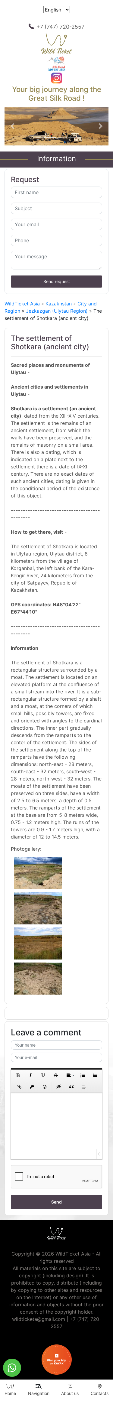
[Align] (70, 1075)
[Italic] (30, 1075)
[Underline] (43, 1075)
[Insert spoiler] (84, 1087)
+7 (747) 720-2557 (60, 27)
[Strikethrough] (55, 1075)
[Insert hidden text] (58, 1087)
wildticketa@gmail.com (38, 1319)
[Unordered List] (95, 1075)
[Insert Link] (19, 1087)
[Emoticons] (44, 1087)
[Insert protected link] (32, 1087)
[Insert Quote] (71, 1087)
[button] (12, 126)
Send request (56, 281)
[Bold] (18, 1075)
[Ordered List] (82, 1075)
